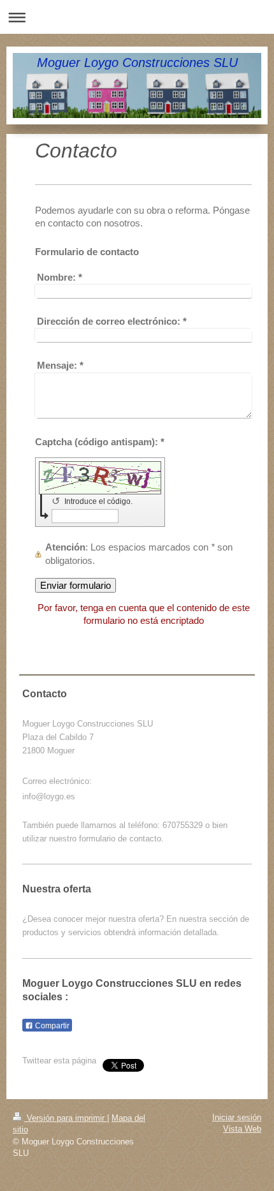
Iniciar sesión (236, 1117)
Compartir (51, 1025)
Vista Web (242, 1129)
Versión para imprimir (65, 1118)
